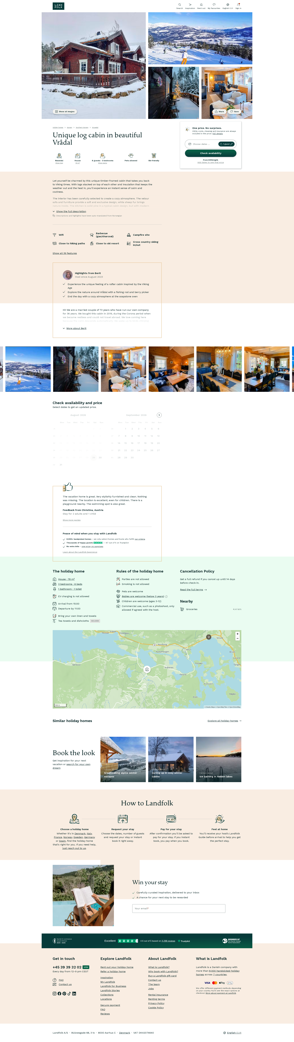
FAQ (61, 980)
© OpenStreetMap (234, 707)
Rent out (201, 8)
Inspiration (190, 8)
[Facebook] (59, 993)
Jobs (151, 988)
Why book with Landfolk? (163, 971)
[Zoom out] (237, 638)
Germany (89, 837)
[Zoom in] (237, 634)
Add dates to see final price (211, 162)
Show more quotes (72, 520)
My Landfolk (107, 981)
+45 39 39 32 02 (67, 967)
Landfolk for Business (113, 986)
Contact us (65, 984)
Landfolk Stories (110, 990)
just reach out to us (74, 848)
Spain (62, 840)
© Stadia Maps (210, 707)
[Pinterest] (64, 993)
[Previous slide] (52, 726)
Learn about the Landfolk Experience (80, 552)
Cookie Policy (156, 1007)
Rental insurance (158, 994)
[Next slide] (241, 726)
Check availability (210, 153)
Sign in (238, 8)
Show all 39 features (65, 253)
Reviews (105, 1013)
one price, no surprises (92, 546)
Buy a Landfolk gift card (162, 975)
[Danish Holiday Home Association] (231, 940)
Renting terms (156, 999)
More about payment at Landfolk (221, 993)
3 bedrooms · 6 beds (70, 584)
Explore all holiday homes (223, 720)
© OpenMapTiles (221, 707)
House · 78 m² (66, 579)
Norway (69, 127)
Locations (106, 999)
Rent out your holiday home (116, 967)
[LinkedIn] (74, 993)
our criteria (140, 539)
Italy (89, 833)
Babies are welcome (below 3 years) (143, 596)
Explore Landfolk (116, 958)
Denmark (80, 833)
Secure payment (110, 1005)
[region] (147, 669)
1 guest (226, 144)
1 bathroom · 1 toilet (70, 589)
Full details (218, 134)
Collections (106, 994)
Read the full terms (191, 589)
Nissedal (95, 127)
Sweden (78, 837)
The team (154, 984)
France (58, 837)
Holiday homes (58, 127)
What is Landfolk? (159, 967)
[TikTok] (69, 993)
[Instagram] (54, 993)
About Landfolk (162, 958)
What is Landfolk (211, 958)
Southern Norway (82, 127)
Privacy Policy (156, 1003)
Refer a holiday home (113, 971)
